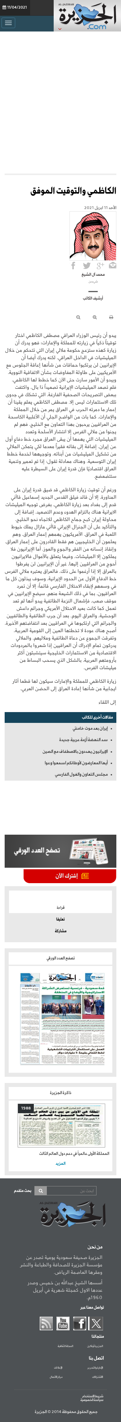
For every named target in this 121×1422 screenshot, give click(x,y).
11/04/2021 (17, 8)
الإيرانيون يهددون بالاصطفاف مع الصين (75, 751)
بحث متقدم (22, 1191)
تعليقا (60, 919)
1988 (26, 1108)
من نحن (94, 1247)
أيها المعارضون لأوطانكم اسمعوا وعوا (76, 763)
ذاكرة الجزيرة (60, 1093)
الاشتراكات (97, 1377)
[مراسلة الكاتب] (112, 265)
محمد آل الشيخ (93, 275)
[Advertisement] (60, 101)
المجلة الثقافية (65, 1346)
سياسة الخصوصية (91, 1400)
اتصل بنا (96, 1358)
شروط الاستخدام (92, 1396)
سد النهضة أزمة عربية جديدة (83, 740)
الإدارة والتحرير (95, 1368)
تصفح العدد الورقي (61, 958)
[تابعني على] (100, 265)
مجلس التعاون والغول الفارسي (81, 774)
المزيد (60, 1164)
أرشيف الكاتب (93, 298)
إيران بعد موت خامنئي (90, 728)
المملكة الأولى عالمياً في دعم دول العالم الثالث (74, 1154)
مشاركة (60, 931)
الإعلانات (58, 1368)
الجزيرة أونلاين (95, 1346)
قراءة (61, 908)
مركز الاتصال (56, 1377)
